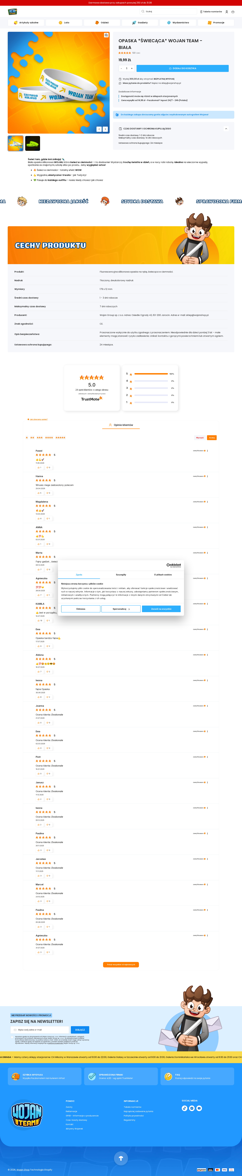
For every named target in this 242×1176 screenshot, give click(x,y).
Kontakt (69, 1124)
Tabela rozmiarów (132, 1107)
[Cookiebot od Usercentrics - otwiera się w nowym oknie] (168, 565)
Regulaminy (129, 1120)
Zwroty (69, 1107)
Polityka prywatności (134, 1115)
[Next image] (105, 129)
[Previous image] (99, 129)
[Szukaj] (142, 11)
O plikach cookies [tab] (163, 574)
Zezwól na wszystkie (161, 609)
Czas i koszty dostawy (76, 1120)
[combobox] (168, 11)
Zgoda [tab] (79, 574)
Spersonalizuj (119, 609)
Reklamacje (71, 1111)
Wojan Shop (23, 1169)
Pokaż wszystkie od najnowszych (121, 964)
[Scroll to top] (121, 1158)
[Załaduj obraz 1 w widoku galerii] (15, 143)
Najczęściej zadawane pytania (138, 1111)
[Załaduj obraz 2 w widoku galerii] (32, 143)
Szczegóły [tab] (121, 574)
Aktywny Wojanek (74, 1128)
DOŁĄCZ (80, 1030)
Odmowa (80, 609)
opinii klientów (91, 390)
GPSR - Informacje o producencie (82, 1115)
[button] (232, 11)
